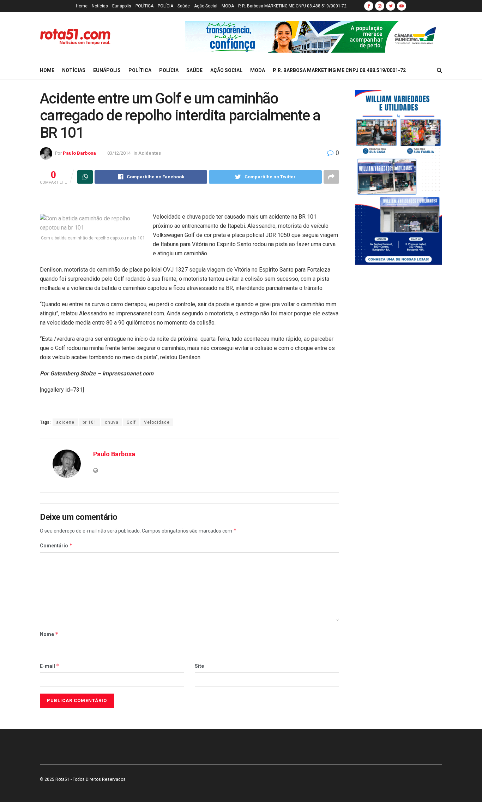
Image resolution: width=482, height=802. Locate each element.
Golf (131, 422)
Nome (49, 634)
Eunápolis (121, 6)
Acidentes (149, 153)
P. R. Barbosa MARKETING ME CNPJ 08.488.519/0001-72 (292, 6)
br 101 (90, 422)
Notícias (100, 6)
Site (199, 666)
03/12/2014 (119, 153)
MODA (228, 6)
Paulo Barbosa (79, 153)
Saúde (183, 6)
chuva (112, 422)
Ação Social (205, 6)
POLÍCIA (165, 6)
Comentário (56, 545)
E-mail (50, 666)
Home (82, 6)
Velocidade (157, 422)
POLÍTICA (144, 6)
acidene (65, 422)
